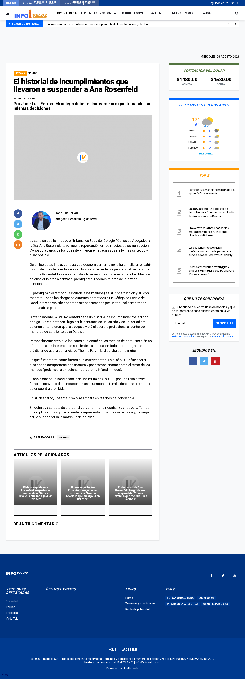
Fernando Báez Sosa (180, 598)
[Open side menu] (7, 13)
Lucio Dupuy (206, 598)
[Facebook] (227, 3)
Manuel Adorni (133, 13)
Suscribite (224, 323)
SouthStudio (131, 668)
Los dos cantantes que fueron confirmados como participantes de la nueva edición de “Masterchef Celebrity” (211, 251)
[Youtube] (238, 3)
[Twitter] (232, 3)
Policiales (12, 613)
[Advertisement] (122, 40)
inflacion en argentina (182, 604)
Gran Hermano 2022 (215, 604)
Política (10, 607)
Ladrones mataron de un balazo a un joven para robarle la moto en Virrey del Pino (98, 24)
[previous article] (235, 23)
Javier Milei (158, 13)
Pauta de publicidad (137, 609)
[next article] (228, 23)
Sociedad (12, 601)
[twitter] (18, 224)
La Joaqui (208, 13)
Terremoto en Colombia (98, 13)
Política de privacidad (183, 336)
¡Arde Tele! (12, 618)
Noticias (20, 73)
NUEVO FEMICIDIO (183, 13)
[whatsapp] (18, 234)
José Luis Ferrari (66, 213)
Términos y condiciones (140, 603)
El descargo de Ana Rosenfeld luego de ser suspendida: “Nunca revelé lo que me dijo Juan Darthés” (35, 493)
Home (129, 597)
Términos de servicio (223, 336)
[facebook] (18, 213)
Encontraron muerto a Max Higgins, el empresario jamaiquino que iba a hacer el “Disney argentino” (211, 271)
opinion (64, 437)
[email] (18, 244)
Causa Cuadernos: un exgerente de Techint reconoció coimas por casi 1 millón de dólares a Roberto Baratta (212, 212)
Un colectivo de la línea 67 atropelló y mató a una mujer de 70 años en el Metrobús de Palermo (209, 232)
